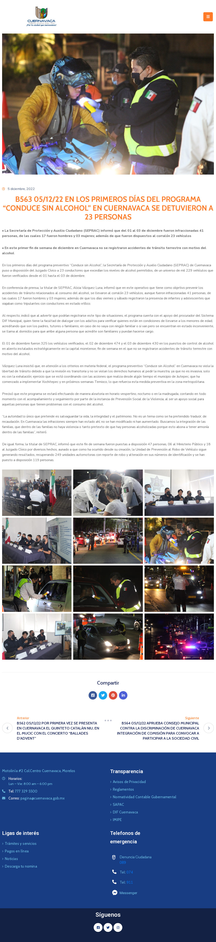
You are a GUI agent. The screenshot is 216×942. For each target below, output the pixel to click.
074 (130, 872)
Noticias (11, 859)
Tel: (22, 791)
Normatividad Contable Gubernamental (144, 797)
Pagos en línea (17, 851)
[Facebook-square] (98, 927)
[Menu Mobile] (208, 16)
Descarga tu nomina (21, 866)
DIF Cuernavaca (125, 812)
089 (123, 862)
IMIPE (117, 820)
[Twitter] (103, 695)
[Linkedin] (123, 695)
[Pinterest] (113, 695)
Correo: (36, 798)
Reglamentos (123, 789)
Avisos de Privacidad (129, 782)
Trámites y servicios (20, 843)
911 (130, 882)
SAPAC (118, 804)
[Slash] (108, 720)
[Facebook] (93, 695)
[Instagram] (117, 927)
